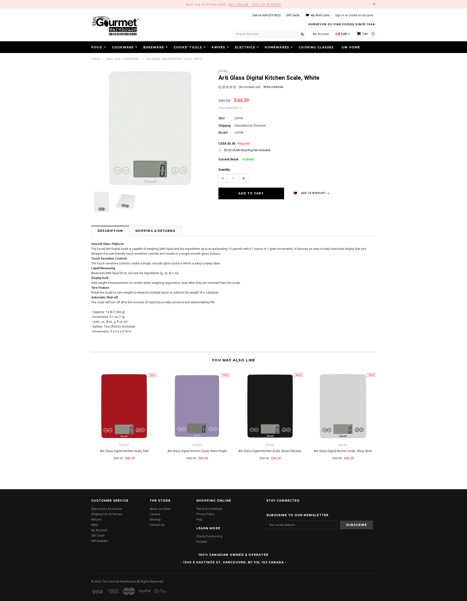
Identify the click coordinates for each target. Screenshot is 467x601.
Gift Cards (98, 535)
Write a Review (273, 87)
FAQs (94, 525)
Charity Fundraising (209, 536)
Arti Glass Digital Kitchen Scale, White (173, 59)
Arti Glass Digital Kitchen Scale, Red (124, 451)
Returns (96, 519)
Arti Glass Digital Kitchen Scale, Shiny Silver (343, 451)
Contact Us (157, 525)
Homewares (277, 47)
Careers (155, 514)
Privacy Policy (205, 514)
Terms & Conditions (209, 509)
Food (96, 47)
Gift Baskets (99, 541)
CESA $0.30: (234, 143)
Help (199, 519)
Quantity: (224, 169)
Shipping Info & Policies (106, 514)
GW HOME (350, 47)
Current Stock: (236, 159)
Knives (218, 47)
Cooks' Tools (188, 47)
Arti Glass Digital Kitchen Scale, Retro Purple (197, 451)
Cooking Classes (316, 47)
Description (110, 231)
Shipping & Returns (155, 231)
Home (95, 59)
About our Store (160, 509)
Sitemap (155, 519)
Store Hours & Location (106, 509)
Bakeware (153, 47)
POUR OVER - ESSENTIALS (123, 59)
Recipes (201, 541)
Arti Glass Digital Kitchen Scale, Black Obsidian (270, 451)
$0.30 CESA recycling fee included (247, 150)
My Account (99, 530)
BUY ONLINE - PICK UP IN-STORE (255, 4)
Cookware (123, 47)
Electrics (245, 47)
